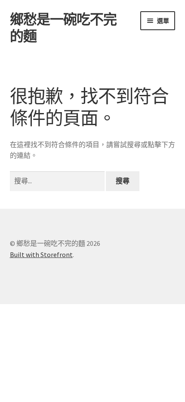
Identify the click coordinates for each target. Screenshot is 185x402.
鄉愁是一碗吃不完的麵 (63, 28)
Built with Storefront (41, 254)
